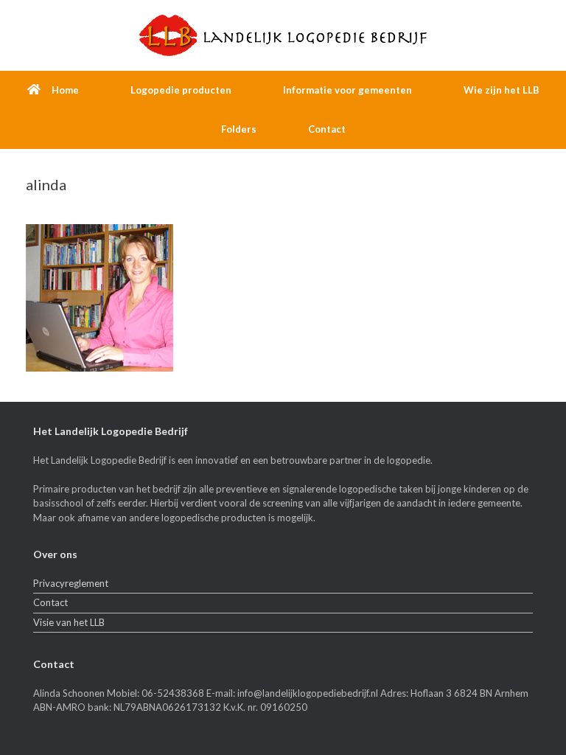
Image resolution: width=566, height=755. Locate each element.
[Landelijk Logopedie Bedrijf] (283, 35)
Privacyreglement (70, 583)
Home (65, 90)
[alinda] (99, 367)
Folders (238, 129)
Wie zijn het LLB (501, 90)
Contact (327, 129)
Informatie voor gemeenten (347, 90)
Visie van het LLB (69, 622)
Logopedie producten (180, 90)
